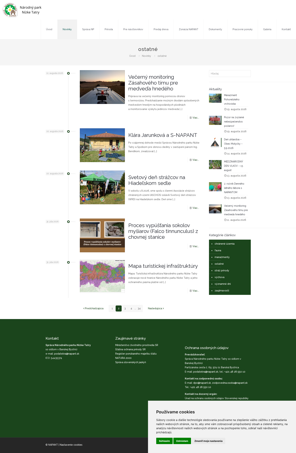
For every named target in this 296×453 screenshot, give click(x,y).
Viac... (196, 117)
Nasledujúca (155, 308)
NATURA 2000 (123, 358)
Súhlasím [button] (164, 440)
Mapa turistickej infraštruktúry (163, 266)
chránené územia (225, 243)
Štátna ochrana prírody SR (130, 349)
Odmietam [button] (182, 440)
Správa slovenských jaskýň (130, 362)
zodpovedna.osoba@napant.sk (230, 382)
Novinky (146, 56)
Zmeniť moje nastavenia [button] (208, 440)
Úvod (132, 56)
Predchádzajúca (94, 308)
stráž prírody (222, 270)
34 (139, 308)
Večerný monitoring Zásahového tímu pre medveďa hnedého (153, 83)
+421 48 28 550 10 (234, 371)
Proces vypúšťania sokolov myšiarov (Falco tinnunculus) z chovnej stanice (163, 231)
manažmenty (222, 257)
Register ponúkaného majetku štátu (136, 353)
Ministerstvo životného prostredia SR (136, 345)
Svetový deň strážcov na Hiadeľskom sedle (156, 180)
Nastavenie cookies (71, 444)
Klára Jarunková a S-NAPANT (162, 135)
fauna (218, 250)
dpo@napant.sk (202, 382)
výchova (219, 277)
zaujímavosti (222, 290)
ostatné (219, 263)
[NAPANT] (22, 10)
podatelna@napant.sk (66, 353)
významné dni (223, 284)
